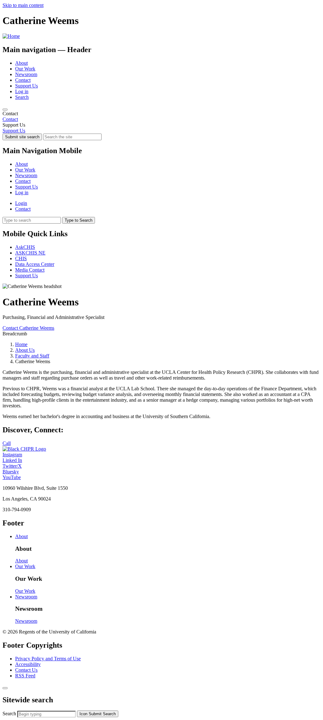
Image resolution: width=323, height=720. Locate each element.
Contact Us (26, 670)
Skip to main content (23, 5)
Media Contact (29, 270)
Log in (21, 91)
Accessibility (28, 664)
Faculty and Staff (32, 355)
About (21, 63)
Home (21, 344)
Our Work (25, 68)
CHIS (21, 258)
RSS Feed (25, 675)
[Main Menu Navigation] (5, 110)
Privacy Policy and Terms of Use (48, 658)
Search (22, 97)
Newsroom (26, 74)
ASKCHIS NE (30, 252)
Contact (23, 80)
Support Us (26, 85)
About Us (25, 350)
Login (21, 203)
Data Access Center (34, 264)
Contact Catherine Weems (28, 328)
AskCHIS (25, 247)
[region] (161, 116)
